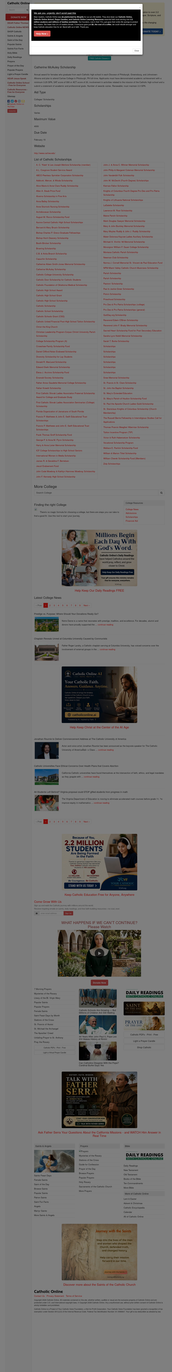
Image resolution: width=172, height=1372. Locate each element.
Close (136, 50)
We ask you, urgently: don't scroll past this (55, 13)
